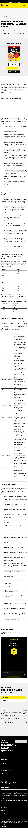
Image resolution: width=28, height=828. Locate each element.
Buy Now (13, 68)
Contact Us (3, 767)
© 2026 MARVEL (4, 826)
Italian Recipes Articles (8, 17)
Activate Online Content (5, 770)
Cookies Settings (4, 813)
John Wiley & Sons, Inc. (16, 819)
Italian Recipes (4, 633)
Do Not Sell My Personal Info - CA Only (9, 817)
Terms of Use (4, 807)
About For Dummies (5, 763)
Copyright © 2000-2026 (5, 819)
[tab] (13, 697)
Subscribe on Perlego (14, 71)
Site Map (2, 773)
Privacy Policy (3, 810)
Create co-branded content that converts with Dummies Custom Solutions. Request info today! (14, 1)
